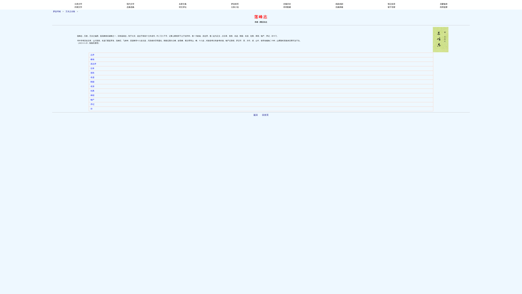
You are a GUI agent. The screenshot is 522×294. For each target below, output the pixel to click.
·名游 (92, 86)
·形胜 (92, 73)
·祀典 (92, 91)
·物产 (92, 100)
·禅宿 (92, 95)
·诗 (91, 109)
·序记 (92, 104)
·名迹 (92, 77)
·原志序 (93, 64)
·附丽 (92, 82)
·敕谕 (92, 59)
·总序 (92, 55)
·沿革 (92, 68)
